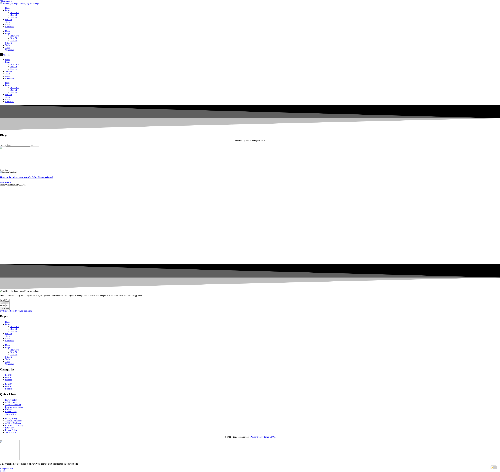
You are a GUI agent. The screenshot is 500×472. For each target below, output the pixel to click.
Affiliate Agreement (13, 402)
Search (3, 145)
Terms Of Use (270, 437)
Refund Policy (11, 411)
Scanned (13, 17)
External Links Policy (14, 407)
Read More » (5, 182)
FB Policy (9, 409)
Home (7, 8)
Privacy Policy (11, 400)
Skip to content (6, 1)
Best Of (13, 15)
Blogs (7, 10)
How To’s (14, 12)
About (7, 24)
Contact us (9, 27)
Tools (7, 22)
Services (8, 20)
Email (2, 300)
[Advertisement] (78, 225)
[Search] (32, 145)
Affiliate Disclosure (13, 404)
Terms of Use (10, 414)
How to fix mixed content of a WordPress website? (26, 177)
